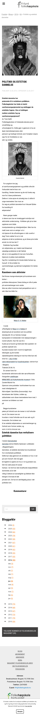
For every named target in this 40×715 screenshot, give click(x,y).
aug (10, 577)
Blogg (11, 14)
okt (10, 570)
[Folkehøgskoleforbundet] (18, 696)
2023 (11, 535)
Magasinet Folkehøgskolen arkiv (20, 663)
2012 (11, 614)
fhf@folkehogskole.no (23, 687)
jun (10, 581)
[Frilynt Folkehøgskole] (27, 5)
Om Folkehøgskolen (20, 666)
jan (10, 598)
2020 (11, 546)
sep (10, 574)
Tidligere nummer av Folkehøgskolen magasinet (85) (20, 632)
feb (10, 595)
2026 (11, 525)
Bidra (20, 660)
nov (10, 567)
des (10, 563)
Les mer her (28, 706)
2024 (11, 532)
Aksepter (20, 711)
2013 (11, 611)
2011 (11, 618)
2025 (11, 529)
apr (10, 588)
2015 (11, 604)
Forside (4, 14)
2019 (11, 549)
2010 (11, 621)
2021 (11, 542)
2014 (11, 607)
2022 (11, 539)
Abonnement (20, 654)
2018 (11, 553)
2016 (16, 14)
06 (21, 14)
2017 (11, 556)
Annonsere (20, 657)
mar (11, 591)
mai (10, 584)
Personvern (20, 669)
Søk (32, 509)
